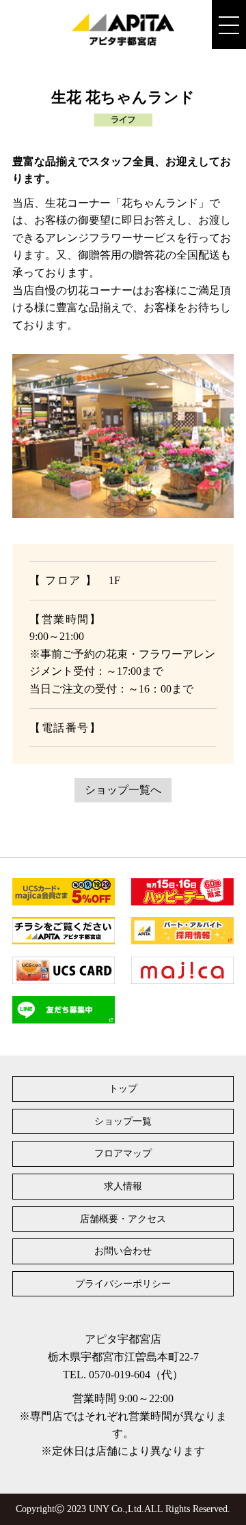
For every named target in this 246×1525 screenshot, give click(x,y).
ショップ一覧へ (123, 790)
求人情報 (123, 1186)
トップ (123, 1089)
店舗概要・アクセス (123, 1219)
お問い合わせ (123, 1251)
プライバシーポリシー (123, 1284)
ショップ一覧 (123, 1121)
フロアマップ (123, 1153)
